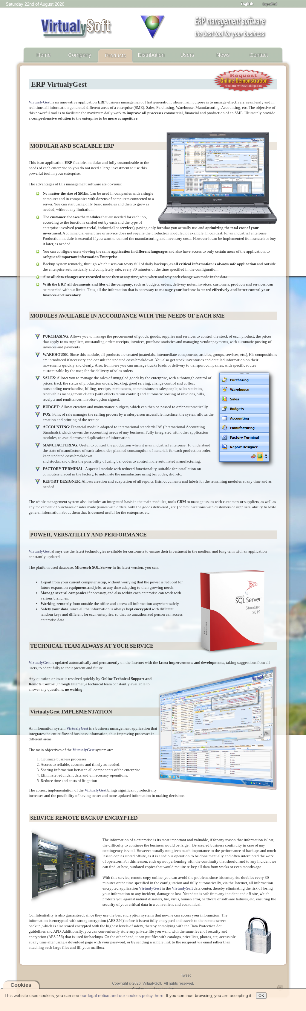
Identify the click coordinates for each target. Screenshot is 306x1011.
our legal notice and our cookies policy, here (121, 995)
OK (261, 995)
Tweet (186, 975)
